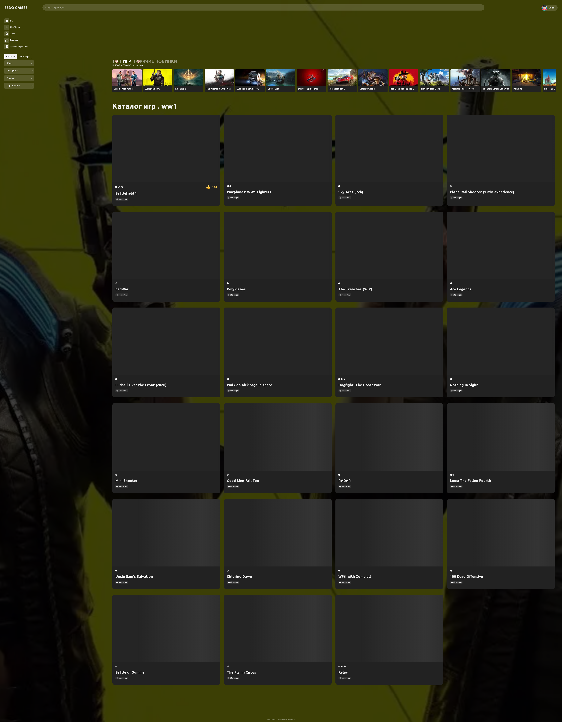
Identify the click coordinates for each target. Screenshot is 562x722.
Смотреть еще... (138, 65)
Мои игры (122, 199)
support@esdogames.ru (286, 719)
